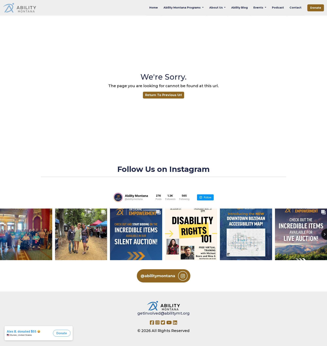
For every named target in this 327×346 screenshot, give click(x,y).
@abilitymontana (158, 276)
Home (153, 7)
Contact (295, 7)
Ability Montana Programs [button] (182, 7)
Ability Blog (239, 7)
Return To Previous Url (163, 95)
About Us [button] (216, 7)
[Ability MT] (19, 8)
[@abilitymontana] (118, 197)
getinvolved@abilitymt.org (163, 313)
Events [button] (258, 7)
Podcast (278, 7)
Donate (315, 7)
